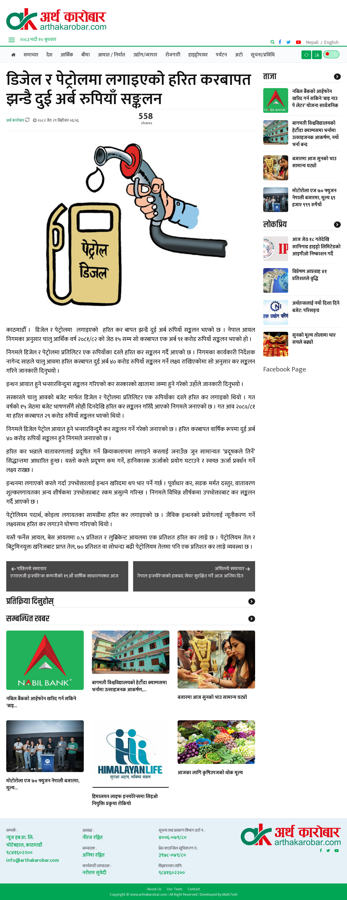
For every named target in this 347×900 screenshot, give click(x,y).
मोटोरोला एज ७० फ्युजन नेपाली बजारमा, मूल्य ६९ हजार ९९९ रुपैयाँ (314, 198)
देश (49, 55)
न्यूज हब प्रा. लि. (20, 837)
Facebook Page (284, 369)
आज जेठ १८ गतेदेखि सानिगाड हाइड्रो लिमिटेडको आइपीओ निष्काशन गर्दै (316, 247)
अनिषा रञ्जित (93, 855)
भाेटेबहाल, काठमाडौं (24, 845)
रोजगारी (172, 55)
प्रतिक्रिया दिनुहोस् (30, 601)
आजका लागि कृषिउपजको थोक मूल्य (210, 773)
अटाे (239, 55)
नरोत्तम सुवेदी (94, 873)
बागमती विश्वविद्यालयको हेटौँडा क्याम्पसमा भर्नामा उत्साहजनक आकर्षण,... (129, 686)
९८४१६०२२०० (19, 853)
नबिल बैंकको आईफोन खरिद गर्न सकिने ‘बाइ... (41, 702)
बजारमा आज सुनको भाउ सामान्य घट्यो (212, 698)
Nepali (312, 42)
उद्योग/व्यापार (145, 55)
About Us (154, 889)
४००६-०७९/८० (173, 837)
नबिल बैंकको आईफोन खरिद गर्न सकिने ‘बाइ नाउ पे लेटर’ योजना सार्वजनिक (315, 99)
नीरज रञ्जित (92, 837)
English (331, 42)
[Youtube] (337, 849)
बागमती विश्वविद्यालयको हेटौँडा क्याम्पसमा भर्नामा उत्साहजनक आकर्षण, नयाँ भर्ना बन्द (315, 134)
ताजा (269, 76)
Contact (194, 889)
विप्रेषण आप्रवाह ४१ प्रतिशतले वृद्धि (309, 275)
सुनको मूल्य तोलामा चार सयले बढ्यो (314, 338)
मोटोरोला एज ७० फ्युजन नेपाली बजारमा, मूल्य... (42, 784)
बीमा (85, 55)
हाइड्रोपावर (198, 55)
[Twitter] (328, 849)
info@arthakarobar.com (32, 860)
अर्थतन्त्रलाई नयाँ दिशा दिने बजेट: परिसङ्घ (315, 307)
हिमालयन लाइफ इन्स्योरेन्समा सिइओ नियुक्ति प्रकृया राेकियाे (125, 800)
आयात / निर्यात (111, 55)
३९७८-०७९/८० (172, 855)
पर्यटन (221, 55)
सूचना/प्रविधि (263, 55)
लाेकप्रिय (275, 224)
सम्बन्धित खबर (27, 618)
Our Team (174, 889)
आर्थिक (66, 55)
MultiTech (229, 894)
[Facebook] (321, 849)
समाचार (31, 55)
